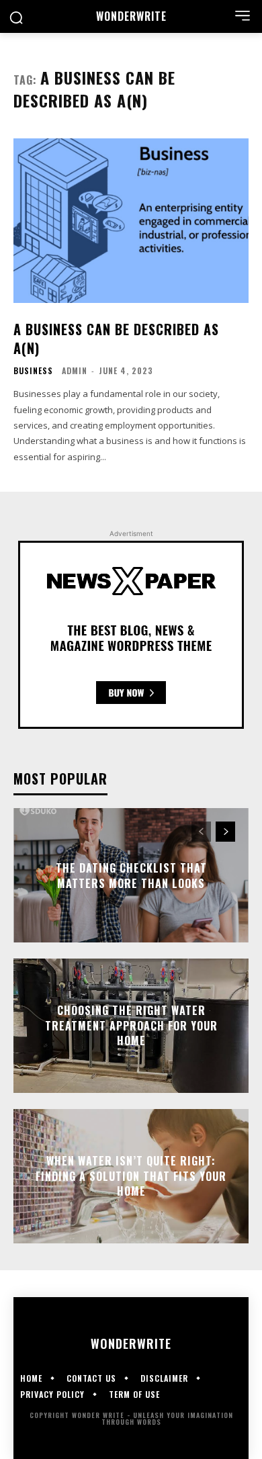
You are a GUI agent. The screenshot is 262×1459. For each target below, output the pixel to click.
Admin (74, 370)
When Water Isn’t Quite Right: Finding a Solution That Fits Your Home (131, 1176)
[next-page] (225, 832)
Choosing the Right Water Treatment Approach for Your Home (131, 1026)
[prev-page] (201, 832)
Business (33, 371)
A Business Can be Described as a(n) (116, 338)
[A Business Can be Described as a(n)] (131, 220)
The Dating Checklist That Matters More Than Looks (131, 875)
